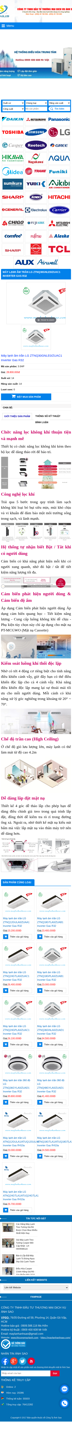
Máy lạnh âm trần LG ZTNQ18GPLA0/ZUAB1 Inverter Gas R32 (50, 976)
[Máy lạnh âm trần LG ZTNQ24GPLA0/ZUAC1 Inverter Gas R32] (18, 1010)
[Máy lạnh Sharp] (13, 202)
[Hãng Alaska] (59, 241)
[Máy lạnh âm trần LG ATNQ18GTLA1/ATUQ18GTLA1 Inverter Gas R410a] (52, 1121)
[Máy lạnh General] (13, 215)
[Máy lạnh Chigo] (13, 228)
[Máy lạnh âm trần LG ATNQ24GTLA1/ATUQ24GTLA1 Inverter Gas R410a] (18, 1175)
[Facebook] (5, 1361)
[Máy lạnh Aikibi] (59, 189)
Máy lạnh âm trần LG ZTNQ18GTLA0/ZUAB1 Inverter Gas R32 (50, 922)
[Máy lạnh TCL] (59, 254)
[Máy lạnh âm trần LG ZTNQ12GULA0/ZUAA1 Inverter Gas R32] (18, 902)
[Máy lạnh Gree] (59, 150)
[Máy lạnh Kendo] (36, 202)
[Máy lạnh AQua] (59, 163)
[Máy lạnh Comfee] (13, 241)
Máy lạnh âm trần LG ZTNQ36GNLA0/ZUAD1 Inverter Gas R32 (50, 1030)
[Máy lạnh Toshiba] (13, 137)
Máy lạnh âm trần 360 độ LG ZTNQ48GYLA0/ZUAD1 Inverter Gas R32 (50, 1086)
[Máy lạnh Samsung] (36, 137)
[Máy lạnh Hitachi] (59, 202)
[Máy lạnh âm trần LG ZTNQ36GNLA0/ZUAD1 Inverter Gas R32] (52, 1010)
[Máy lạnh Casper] (13, 150)
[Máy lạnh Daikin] (13, 124)
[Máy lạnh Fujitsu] (36, 241)
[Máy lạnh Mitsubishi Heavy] (36, 124)
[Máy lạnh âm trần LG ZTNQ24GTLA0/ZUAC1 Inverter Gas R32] (18, 956)
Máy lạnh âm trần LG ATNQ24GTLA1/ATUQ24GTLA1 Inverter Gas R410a (18, 1195)
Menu (10, 25)
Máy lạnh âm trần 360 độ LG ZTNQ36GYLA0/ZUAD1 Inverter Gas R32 (16, 1086)
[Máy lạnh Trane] (36, 176)
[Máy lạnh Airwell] (47, 267)
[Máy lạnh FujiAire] (36, 228)
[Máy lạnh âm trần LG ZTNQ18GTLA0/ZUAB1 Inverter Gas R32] (52, 902)
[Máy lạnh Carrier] (59, 215)
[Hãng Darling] (36, 254)
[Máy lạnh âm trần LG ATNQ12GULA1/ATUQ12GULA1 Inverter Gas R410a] (18, 1121)
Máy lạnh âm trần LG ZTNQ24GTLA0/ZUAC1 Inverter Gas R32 (16, 976)
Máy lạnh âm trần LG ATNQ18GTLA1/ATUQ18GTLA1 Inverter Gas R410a (52, 1141)
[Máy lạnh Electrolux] (36, 215)
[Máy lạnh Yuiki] (36, 189)
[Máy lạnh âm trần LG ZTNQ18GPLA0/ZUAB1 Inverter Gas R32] (52, 956)
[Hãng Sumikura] (13, 189)
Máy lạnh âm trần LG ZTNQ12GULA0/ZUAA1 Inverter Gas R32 (16, 922)
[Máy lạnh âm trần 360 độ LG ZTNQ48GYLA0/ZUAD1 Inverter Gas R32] (52, 1064)
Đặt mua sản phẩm (29, 396)
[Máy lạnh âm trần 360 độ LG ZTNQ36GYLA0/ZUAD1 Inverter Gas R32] (18, 1064)
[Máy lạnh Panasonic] (59, 124)
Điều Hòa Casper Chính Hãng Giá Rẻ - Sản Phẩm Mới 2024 (25, 1272)
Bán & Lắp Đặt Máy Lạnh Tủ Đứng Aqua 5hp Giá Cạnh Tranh (25, 1258)
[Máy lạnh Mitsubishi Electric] (59, 228)
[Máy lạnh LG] (59, 137)
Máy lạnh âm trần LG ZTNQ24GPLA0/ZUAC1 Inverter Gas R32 (16, 1030)
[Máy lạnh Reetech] (36, 150)
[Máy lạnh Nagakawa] (36, 163)
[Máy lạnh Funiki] (59, 176)
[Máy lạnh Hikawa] (13, 163)
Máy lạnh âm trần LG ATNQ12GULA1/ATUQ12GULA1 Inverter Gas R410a (18, 1141)
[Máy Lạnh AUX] (24, 267)
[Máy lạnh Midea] (13, 176)
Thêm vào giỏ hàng (19, 936)
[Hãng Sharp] (13, 254)
